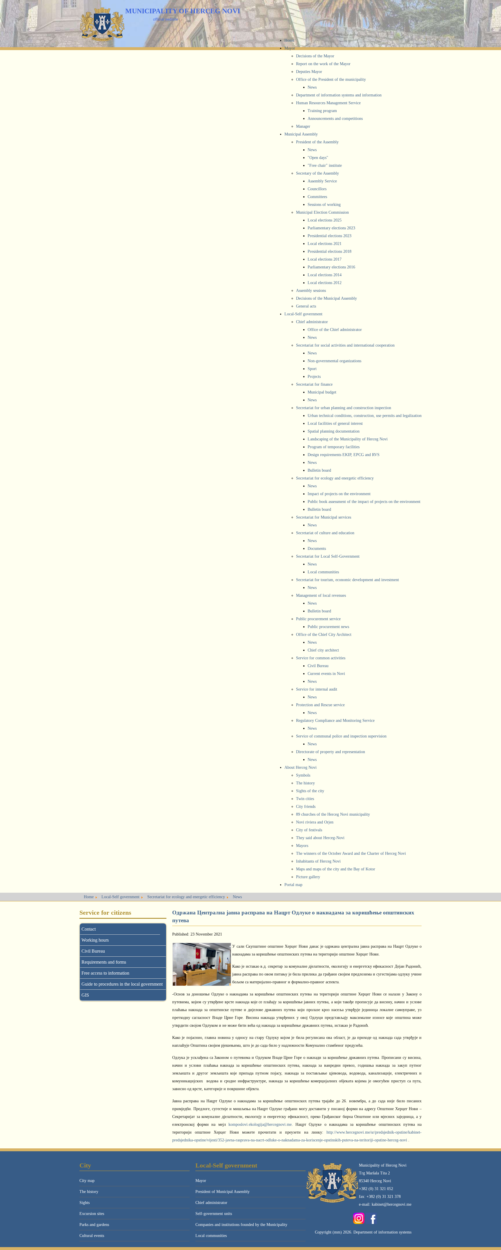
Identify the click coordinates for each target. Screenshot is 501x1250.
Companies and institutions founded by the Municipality (241, 1224)
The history (88, 1191)
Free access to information (105, 973)
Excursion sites (91, 1213)
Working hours (95, 940)
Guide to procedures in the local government (122, 984)
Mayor (200, 1180)
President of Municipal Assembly (222, 1191)
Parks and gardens (94, 1224)
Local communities (211, 1235)
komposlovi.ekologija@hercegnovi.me (260, 1124)
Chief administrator (211, 1202)
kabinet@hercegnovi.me (391, 1204)
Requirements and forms (103, 962)
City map (87, 1180)
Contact (88, 929)
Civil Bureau (93, 951)
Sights (84, 1202)
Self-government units (213, 1213)
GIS (85, 995)
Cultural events (91, 1235)
